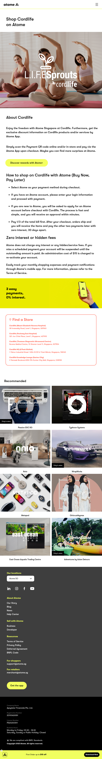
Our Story (12, 603)
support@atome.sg (16, 664)
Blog (9, 607)
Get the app (16, 685)
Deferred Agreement (17, 649)
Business (11, 626)
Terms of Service (15, 641)
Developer (12, 629)
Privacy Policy (14, 645)
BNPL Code (12, 652)
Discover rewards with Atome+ (26, 162)
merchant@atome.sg (17, 672)
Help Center (13, 614)
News (9, 610)
